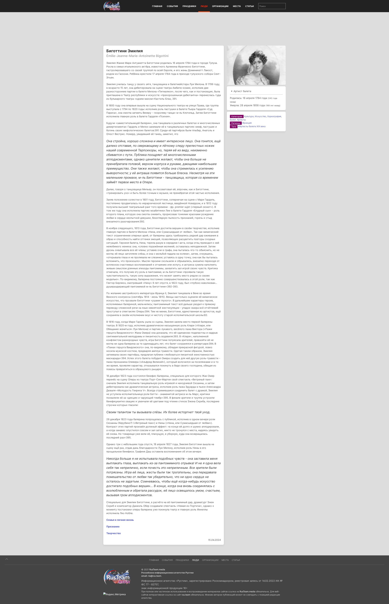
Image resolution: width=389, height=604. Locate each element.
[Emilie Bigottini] (256, 64)
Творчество (113, 533)
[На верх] (7, 559)
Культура (249, 116)
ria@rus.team (154, 576)
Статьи (249, 6)
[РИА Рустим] (117, 576)
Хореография (274, 116)
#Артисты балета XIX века (251, 126)
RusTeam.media (157, 569)
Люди (204, 6)
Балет (233, 119)
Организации (220, 6)
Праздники (189, 6)
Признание (113, 526)
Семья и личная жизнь (120, 519)
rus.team (186, 594)
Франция (247, 123)
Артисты (241, 119)
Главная (157, 6)
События (172, 6)
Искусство (260, 116)
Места (237, 6)
